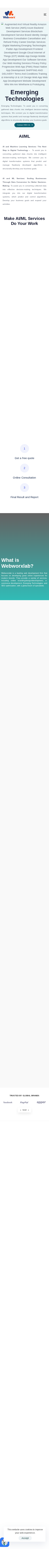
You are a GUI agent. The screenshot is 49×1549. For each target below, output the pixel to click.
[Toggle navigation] (39, 14)
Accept (25, 1538)
